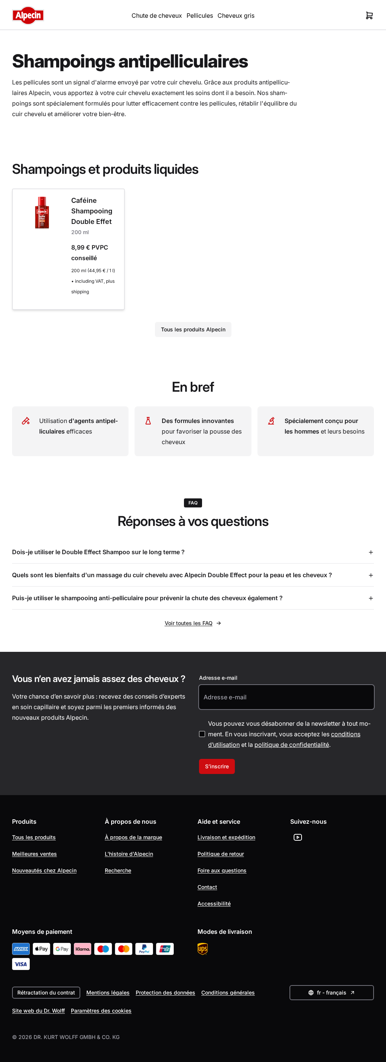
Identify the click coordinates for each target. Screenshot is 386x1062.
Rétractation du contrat (46, 992)
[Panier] (369, 15)
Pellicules (200, 15)
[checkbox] (202, 734)
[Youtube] (297, 837)
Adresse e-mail (218, 677)
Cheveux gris (236, 15)
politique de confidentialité (291, 744)
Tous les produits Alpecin (193, 329)
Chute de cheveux (157, 15)
